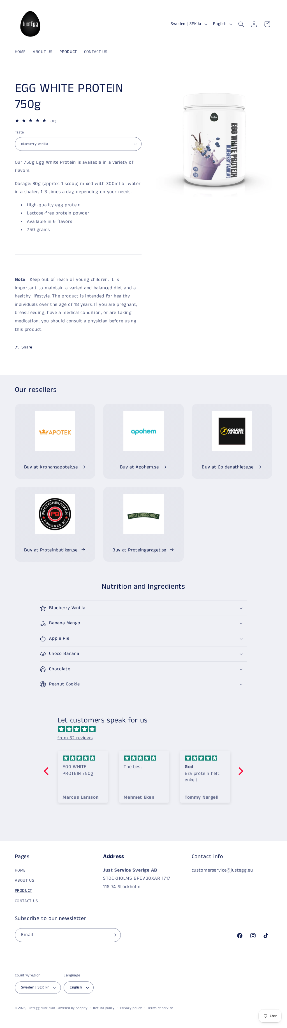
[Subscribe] (113, 935)
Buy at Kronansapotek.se (51, 467)
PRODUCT (23, 890)
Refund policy (104, 1008)
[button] (241, 24)
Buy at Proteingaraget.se (139, 550)
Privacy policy (131, 1008)
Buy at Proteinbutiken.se (50, 550)
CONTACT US (26, 901)
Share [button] (27, 347)
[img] (146, 729)
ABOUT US (24, 880)
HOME (20, 870)
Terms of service (160, 1008)
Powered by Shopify (72, 1008)
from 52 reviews (74, 738)
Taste (19, 132)
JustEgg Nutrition (41, 1008)
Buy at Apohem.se (139, 467)
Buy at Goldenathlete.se (228, 467)
